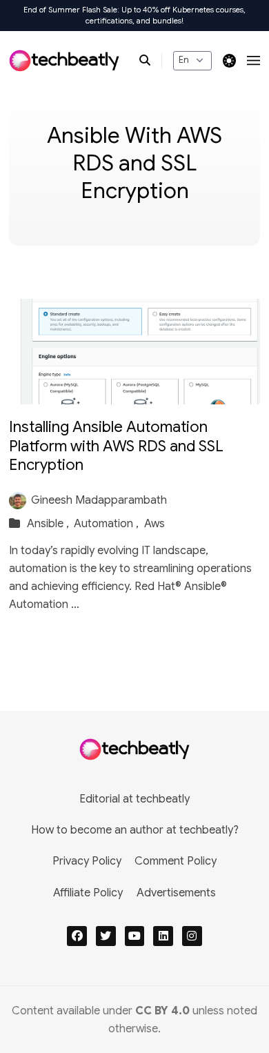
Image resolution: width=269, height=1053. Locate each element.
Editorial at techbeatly (134, 799)
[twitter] (106, 936)
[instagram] (192, 936)
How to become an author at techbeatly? (135, 830)
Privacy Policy (86, 861)
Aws (154, 524)
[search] (150, 60)
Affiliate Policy (88, 893)
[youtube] (135, 936)
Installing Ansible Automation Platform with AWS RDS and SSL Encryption (116, 445)
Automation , (107, 524)
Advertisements (176, 893)
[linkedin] (163, 936)
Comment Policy (175, 861)
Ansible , (49, 524)
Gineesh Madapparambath (99, 500)
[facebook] (77, 936)
